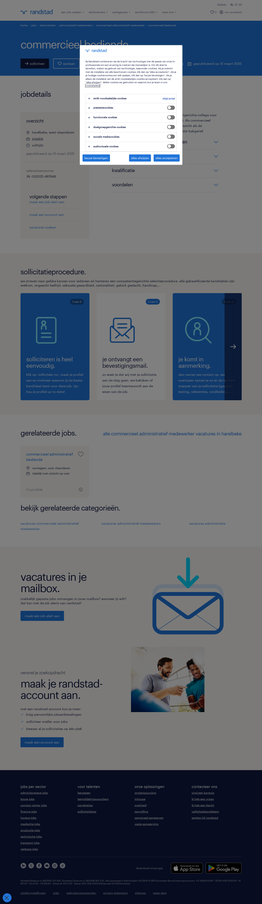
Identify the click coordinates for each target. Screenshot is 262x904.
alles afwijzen (140, 158)
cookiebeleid (93, 85)
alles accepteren (167, 158)
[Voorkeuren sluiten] (7, 897)
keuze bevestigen (96, 158)
